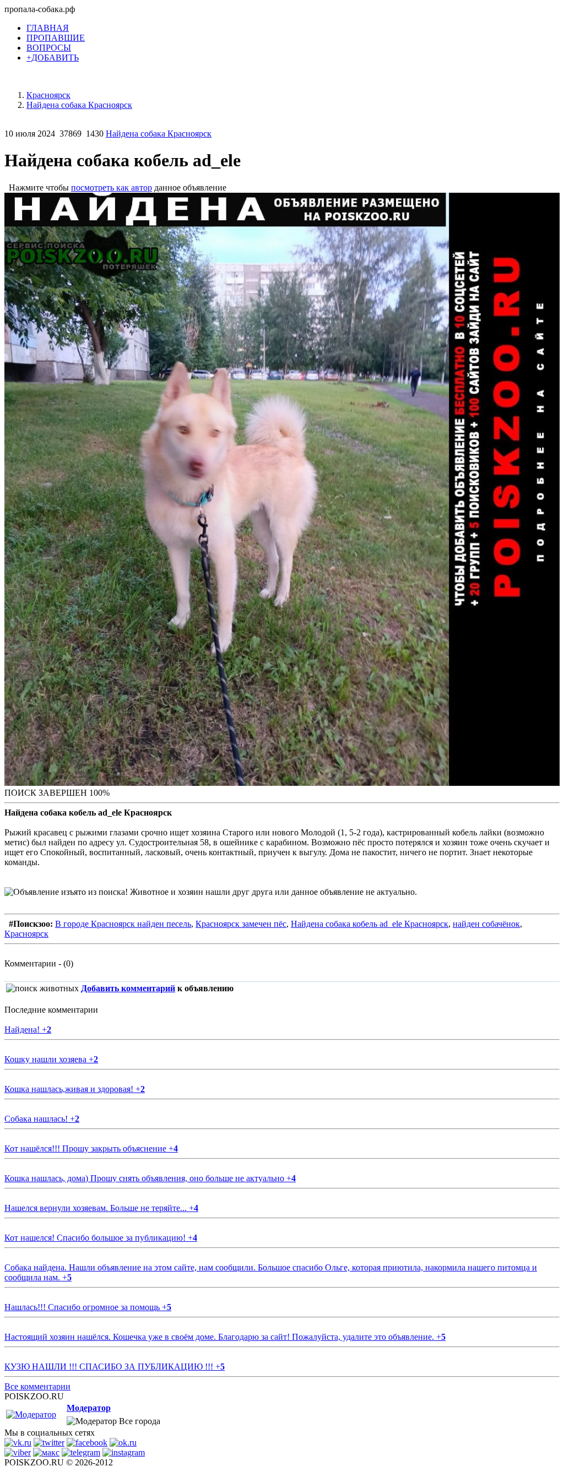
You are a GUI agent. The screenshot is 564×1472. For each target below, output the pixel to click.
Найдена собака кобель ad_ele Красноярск (369, 923)
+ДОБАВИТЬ (52, 57)
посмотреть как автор (111, 187)
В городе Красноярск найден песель (123, 923)
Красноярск (26, 933)
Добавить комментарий (128, 988)
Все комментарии (37, 1386)
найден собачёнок (486, 923)
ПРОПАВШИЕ (55, 37)
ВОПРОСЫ (48, 47)
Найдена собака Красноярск (159, 133)
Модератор (89, 1408)
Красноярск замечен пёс (241, 923)
